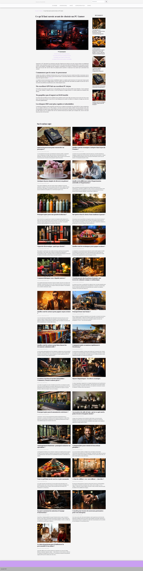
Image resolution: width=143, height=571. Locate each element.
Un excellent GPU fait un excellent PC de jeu (62, 55)
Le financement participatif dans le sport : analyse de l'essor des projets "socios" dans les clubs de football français (98, 51)
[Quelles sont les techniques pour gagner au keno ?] (89, 235)
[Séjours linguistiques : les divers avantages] (89, 367)
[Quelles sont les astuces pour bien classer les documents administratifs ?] (54, 333)
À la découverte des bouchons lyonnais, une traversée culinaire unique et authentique (86, 279)
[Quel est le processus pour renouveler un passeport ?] (98, 79)
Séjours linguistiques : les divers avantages (86, 379)
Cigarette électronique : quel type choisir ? (51, 246)
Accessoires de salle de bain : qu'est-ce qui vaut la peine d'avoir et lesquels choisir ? (88, 413)
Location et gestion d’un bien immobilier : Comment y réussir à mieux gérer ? (51, 379)
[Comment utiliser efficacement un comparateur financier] (98, 61)
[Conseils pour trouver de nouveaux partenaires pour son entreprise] (89, 499)
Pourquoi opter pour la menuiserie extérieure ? (52, 412)
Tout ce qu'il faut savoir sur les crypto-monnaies (53, 479)
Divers (89, 5)
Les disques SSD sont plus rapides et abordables (62, 59)
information (50, 77)
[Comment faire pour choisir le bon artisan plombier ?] (89, 434)
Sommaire (62, 51)
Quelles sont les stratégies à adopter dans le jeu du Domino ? (98, 103)
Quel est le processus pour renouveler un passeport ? (98, 86)
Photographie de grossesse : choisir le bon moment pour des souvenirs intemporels (98, 32)
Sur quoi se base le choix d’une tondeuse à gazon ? (88, 214)
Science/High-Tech (80, 5)
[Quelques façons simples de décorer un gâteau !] (54, 169)
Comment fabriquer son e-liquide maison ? (51, 278)
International (63, 5)
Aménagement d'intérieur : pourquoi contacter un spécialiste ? (53, 446)
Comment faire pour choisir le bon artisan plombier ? (86, 446)
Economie (54, 5)
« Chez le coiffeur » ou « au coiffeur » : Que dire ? (88, 479)
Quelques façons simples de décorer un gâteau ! (52, 181)
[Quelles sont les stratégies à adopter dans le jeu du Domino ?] (98, 95)
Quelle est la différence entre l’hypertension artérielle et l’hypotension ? (86, 182)
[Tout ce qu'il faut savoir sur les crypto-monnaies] (54, 467)
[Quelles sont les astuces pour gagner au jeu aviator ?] (54, 300)
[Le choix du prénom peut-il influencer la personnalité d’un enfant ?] (54, 533)
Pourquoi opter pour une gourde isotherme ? (52, 214)
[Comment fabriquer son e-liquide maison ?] (54, 266)
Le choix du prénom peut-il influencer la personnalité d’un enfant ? (50, 545)
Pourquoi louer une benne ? (81, 312)
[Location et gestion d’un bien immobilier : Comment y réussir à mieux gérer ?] (54, 367)
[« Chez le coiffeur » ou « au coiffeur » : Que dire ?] (89, 467)
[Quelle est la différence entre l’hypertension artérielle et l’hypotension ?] (89, 169)
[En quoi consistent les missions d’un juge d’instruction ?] (54, 499)
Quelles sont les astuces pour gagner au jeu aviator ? (54, 312)
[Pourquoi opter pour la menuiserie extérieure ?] (54, 400)
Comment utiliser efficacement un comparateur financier (98, 70)
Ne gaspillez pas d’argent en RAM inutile (62, 57)
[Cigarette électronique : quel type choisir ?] (54, 235)
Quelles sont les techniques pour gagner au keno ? (88, 246)
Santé (71, 5)
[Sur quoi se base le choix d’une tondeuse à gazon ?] (89, 203)
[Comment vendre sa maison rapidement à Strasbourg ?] (89, 333)
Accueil (36, 10)
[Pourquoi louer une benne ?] (89, 300)
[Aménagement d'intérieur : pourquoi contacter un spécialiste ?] (54, 434)
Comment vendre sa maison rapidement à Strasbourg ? (86, 346)
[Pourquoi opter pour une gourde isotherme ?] (54, 203)
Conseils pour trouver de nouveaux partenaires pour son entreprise (87, 511)
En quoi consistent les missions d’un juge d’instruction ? (50, 511)
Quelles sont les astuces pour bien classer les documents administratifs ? (52, 346)
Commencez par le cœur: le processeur (62, 53)
